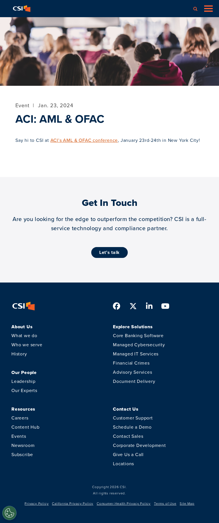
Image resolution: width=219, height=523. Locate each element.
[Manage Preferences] (9, 513)
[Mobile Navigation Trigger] (208, 8)
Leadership (23, 381)
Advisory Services (132, 372)
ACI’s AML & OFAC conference (84, 140)
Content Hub (25, 427)
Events (18, 436)
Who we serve (26, 344)
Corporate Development (139, 445)
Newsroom (23, 445)
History (19, 354)
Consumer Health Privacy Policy (124, 503)
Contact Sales (128, 436)
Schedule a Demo (132, 427)
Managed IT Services (136, 354)
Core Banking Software (138, 335)
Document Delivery (134, 381)
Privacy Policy (36, 503)
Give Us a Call (128, 454)
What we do (24, 335)
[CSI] (22, 8)
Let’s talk (109, 252)
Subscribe (22, 454)
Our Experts (24, 390)
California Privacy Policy (72, 503)
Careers (20, 418)
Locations (123, 463)
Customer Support (133, 418)
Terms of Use (165, 503)
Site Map (187, 503)
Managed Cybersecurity (139, 344)
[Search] (195, 8)
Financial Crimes (131, 363)
